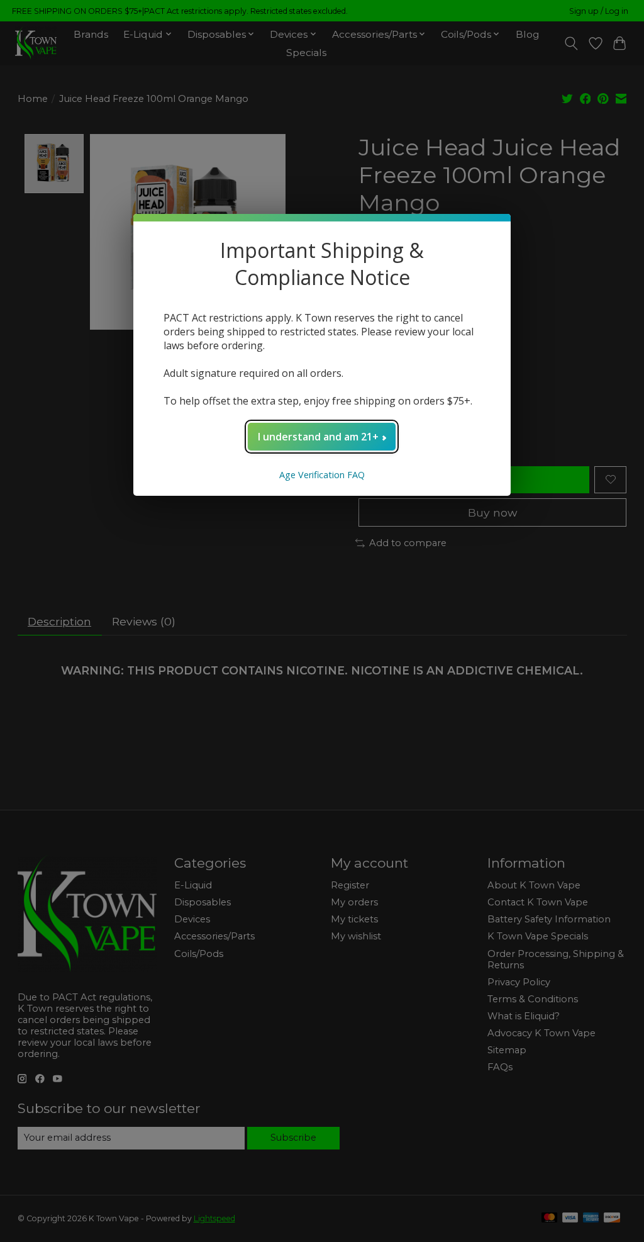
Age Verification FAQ (322, 475)
